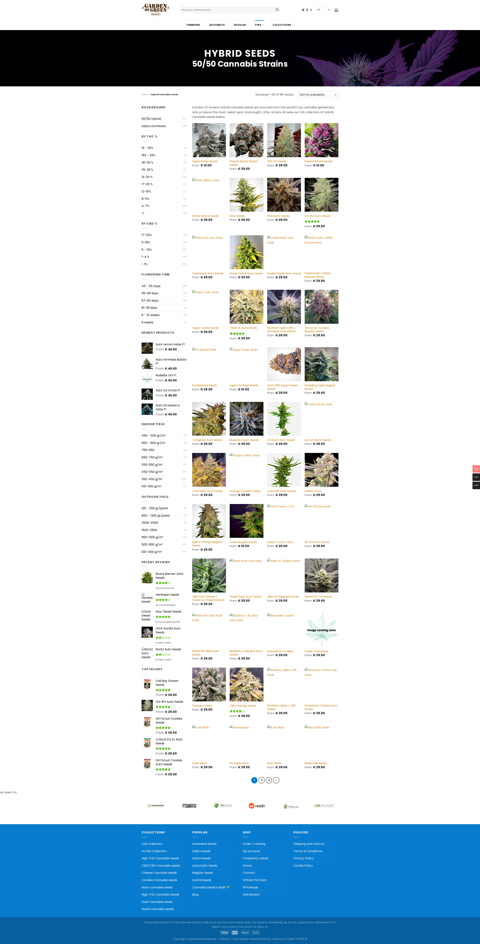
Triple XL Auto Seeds (243, 328)
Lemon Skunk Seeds (318, 440)
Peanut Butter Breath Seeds (244, 163)
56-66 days (150, 293)
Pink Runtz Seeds (278, 216)
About (247, 865)
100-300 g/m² (152, 486)
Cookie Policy (303, 865)
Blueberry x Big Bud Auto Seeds (246, 652)
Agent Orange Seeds (244, 385)
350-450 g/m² (152, 479)
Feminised (193, 24)
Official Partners (255, 880)
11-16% (146, 242)
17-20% (147, 235)
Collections (282, 24)
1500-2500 (149, 530)
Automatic (217, 24)
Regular (240, 24)
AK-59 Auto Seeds (317, 542)
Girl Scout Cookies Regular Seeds (317, 329)
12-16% (146, 191)
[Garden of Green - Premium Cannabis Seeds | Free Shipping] (156, 10)
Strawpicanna (239, 763)
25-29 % (147, 170)
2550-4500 (150, 523)
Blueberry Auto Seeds (244, 440)
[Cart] (336, 10)
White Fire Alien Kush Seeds (205, 652)
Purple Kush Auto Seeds (245, 596)
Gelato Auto (313, 491)
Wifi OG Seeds (276, 161)
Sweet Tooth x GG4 (280, 542)
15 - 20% (147, 148)
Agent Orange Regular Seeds (207, 543)
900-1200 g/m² (152, 537)
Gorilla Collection (154, 851)
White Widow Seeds (205, 216)
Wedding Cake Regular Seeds (320, 387)
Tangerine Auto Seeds (207, 440)
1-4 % (145, 257)
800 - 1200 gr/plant (156, 515)
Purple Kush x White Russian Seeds (318, 275)
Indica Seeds (201, 851)
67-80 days (150, 300)
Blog (195, 894)
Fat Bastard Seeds (204, 385)
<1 (143, 213)
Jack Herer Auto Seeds (207, 491)
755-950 (148, 450)
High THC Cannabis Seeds (160, 858)
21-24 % (147, 177)
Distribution (251, 894)
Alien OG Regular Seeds (282, 596)
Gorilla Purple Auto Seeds (284, 273)
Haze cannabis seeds (157, 887)
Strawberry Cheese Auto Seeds (321, 707)
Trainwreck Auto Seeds (207, 273)
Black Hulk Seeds (316, 763)
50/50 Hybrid (151, 119)
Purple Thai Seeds (316, 651)
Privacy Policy (303, 858)
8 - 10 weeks (151, 315)
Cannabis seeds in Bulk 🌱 (211, 887)
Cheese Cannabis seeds (159, 873)
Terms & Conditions (307, 851)
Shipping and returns (308, 844)
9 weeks (147, 322)
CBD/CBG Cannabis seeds (161, 865)
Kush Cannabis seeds (157, 902)
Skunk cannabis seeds (158, 909)
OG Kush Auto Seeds (281, 440)
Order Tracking (254, 844)
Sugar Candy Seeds (205, 328)
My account (251, 851)
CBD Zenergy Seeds (243, 706)
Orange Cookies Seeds (245, 491)
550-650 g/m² (152, 465)
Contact (249, 873)
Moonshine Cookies (280, 651)
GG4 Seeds (237, 216)
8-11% (145, 199)
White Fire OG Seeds (318, 596)
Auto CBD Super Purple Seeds (282, 387)
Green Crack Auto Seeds (246, 273)
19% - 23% (148, 155)
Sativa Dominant (154, 126)
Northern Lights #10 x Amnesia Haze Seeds (281, 329)
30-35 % (147, 162)
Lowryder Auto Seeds (281, 491)
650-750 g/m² (152, 457)
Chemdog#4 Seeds (243, 542)
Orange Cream (202, 706)
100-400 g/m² (152, 552)
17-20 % (147, 184)
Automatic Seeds (204, 865)
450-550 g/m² (152, 472)
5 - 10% (147, 250)
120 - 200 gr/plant (155, 508)
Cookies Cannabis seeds (159, 880)
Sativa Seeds (201, 858)
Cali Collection (152, 844)
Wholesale (250, 887)
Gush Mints (199, 763)
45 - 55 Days (151, 286)
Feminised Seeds (204, 844)
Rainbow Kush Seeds (318, 161)
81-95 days (149, 308)
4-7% (145, 206)
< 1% (144, 264)
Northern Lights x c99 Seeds (281, 707)
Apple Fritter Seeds (205, 161)
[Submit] (277, 10)
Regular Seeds (202, 873)
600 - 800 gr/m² (154, 443)
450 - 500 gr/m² (154, 435)
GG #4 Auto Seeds (317, 216)
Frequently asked (255, 858)
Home (145, 94)
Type (258, 24)
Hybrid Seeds (201, 880)
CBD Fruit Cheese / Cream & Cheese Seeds (208, 598)
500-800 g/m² (152, 544)
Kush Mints (274, 763)
